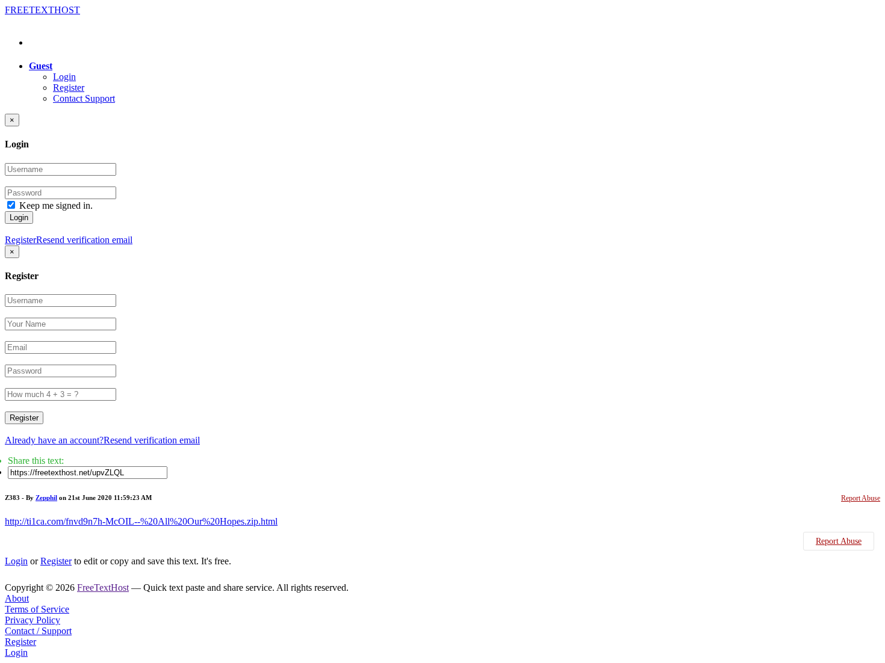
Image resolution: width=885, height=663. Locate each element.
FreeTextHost (103, 587)
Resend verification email (84, 240)
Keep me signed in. (56, 205)
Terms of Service (37, 609)
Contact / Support (38, 631)
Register (68, 87)
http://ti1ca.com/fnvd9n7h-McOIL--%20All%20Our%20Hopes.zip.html (141, 521)
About (17, 598)
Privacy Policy (32, 620)
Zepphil (46, 497)
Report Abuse (860, 498)
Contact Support (84, 98)
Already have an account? (54, 440)
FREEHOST (42, 10)
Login (64, 77)
